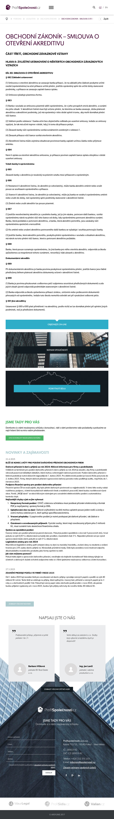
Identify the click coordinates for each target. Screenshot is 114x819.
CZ (100, 7)
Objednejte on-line (57, 324)
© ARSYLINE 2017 (57, 814)
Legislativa (31, 19)
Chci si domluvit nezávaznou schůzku (24, 438)
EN (106, 7)
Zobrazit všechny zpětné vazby (57, 689)
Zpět (106, 18)
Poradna (18, 19)
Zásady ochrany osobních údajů (79, 767)
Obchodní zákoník (48, 19)
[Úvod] (8, 18)
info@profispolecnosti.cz (82, 762)
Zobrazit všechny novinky (20, 604)
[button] (51, 7)
